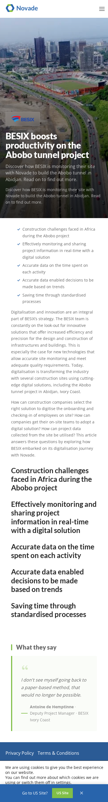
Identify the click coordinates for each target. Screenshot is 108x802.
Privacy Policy (20, 753)
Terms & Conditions (58, 753)
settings (63, 782)
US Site (62, 792)
